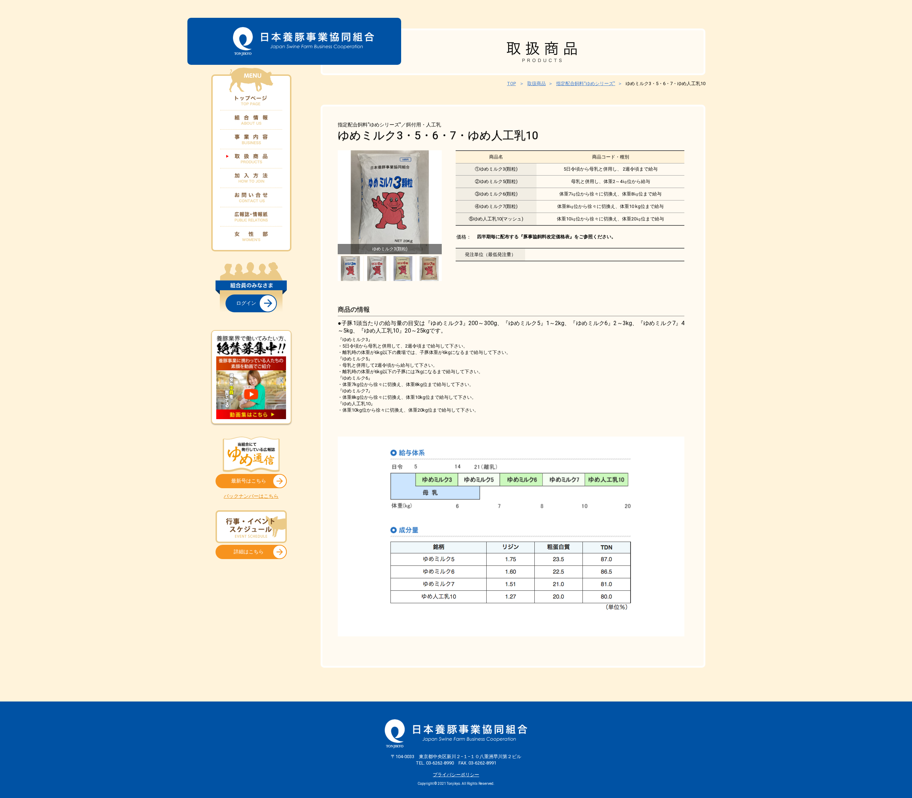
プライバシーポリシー (456, 774)
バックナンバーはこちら (251, 496)
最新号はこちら (248, 481)
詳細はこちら (249, 551)
